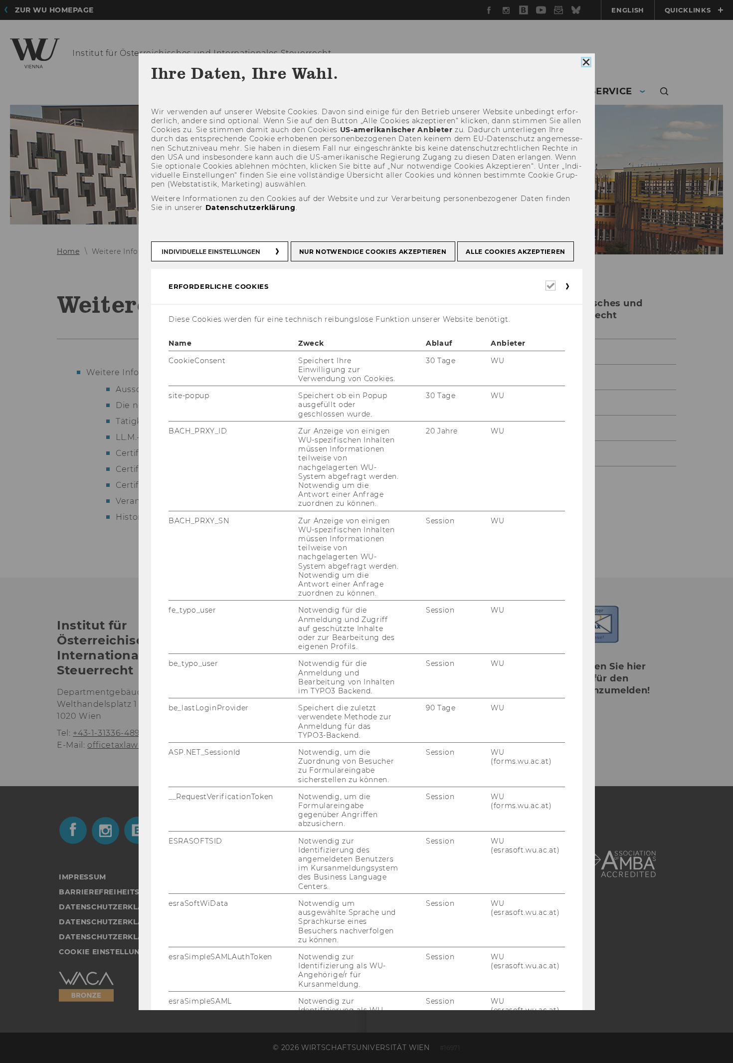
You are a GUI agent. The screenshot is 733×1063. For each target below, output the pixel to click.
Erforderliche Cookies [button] (219, 286)
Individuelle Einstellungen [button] (211, 251)
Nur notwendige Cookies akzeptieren (372, 251)
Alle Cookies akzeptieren (515, 251)
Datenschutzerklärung (250, 207)
